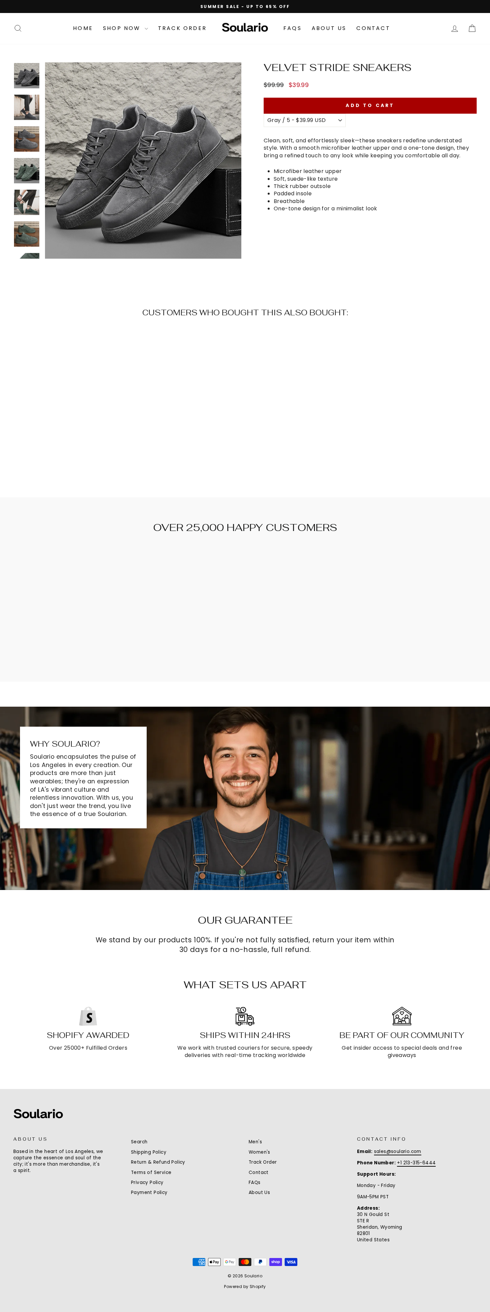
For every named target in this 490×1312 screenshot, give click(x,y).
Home (83, 28)
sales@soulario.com (397, 1151)
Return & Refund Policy (158, 1162)
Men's (255, 1142)
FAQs (292, 28)
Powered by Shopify (245, 1286)
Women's (259, 1152)
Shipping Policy (148, 1152)
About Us (329, 28)
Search (139, 1142)
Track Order (182, 28)
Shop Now (123, 28)
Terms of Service (151, 1172)
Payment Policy (149, 1192)
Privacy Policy (147, 1182)
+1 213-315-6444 (416, 1163)
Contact (373, 28)
